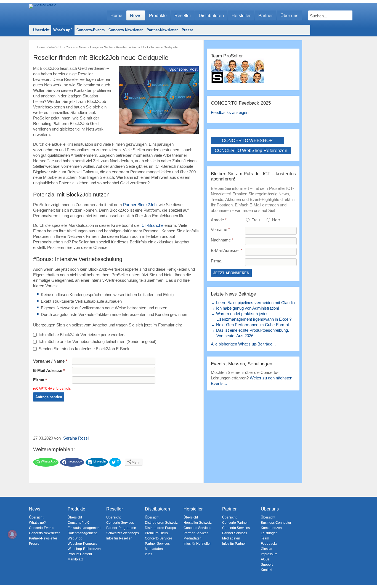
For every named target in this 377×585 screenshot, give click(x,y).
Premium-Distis (156, 533)
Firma (40, 379)
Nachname (222, 240)
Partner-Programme (121, 528)
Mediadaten (154, 549)
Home (116, 15)
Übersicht (41, 30)
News (135, 15)
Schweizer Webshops (122, 533)
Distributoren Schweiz (161, 523)
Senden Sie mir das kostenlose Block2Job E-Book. (85, 348)
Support (267, 565)
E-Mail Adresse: (226, 250)
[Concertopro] (42, 13)
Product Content (80, 554)
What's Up (55, 47)
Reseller (182, 15)
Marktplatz (75, 559)
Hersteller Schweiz (198, 523)
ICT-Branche (151, 225)
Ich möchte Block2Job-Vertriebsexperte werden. (82, 334)
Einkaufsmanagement (84, 528)
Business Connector (276, 523)
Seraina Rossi (76, 438)
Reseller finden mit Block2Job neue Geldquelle (147, 47)
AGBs (265, 559)
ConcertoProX (78, 523)
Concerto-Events (90, 30)
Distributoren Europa (160, 528)
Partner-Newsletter (162, 30)
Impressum (269, 554)
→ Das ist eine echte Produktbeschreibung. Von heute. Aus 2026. (250, 333)
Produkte (158, 15)
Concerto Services (120, 523)
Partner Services (157, 544)
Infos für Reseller (119, 538)
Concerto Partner (235, 523)
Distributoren (211, 15)
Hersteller (241, 15)
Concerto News (76, 47)
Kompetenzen (271, 528)
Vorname (220, 229)
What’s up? (63, 30)
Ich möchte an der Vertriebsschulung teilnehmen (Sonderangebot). (98, 341)
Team (265, 538)
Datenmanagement (82, 533)
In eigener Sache (101, 47)
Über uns (289, 15)
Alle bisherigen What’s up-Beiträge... (243, 344)
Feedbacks (269, 544)
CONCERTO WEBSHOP (247, 140)
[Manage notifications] (12, 534)
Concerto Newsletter (125, 30)
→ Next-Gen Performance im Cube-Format (250, 324)
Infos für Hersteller (197, 544)
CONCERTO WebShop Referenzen (251, 150)
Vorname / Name (50, 361)
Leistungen (269, 533)
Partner (265, 15)
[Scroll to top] (368, 571)
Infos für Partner (234, 544)
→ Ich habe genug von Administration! (245, 308)
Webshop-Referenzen (84, 549)
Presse (187, 30)
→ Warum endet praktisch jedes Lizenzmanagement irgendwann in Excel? (251, 316)
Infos (148, 554)
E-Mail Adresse (49, 370)
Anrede (219, 219)
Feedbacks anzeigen (229, 112)
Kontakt (266, 570)
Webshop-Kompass (82, 544)
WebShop (75, 538)
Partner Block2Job (139, 204)
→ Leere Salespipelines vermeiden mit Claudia (253, 302)
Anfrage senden (48, 397)
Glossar (266, 549)
